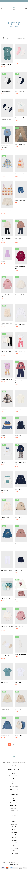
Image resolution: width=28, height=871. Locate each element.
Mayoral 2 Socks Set (19, 61)
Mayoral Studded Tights (20, 654)
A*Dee (14, 819)
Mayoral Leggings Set (20, 351)
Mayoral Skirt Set (19, 626)
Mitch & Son (14, 840)
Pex (14, 845)
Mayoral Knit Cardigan (20, 324)
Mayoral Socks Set (5, 655)
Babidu (14, 821)
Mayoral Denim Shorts (20, 200)
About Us (14, 784)
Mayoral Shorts (18, 570)
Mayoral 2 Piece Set (6, 64)
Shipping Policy (14, 789)
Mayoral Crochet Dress (20, 174)
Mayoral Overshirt (5, 409)
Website (15, 863)
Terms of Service (14, 792)
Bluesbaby (14, 824)
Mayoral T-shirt (5, 682)
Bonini (14, 827)
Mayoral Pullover (5, 490)
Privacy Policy (14, 786)
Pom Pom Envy (14, 848)
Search (14, 781)
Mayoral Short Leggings (7, 570)
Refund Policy (14, 808)
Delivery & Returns (14, 776)
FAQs (14, 778)
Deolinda (14, 829)
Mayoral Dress (4, 261)
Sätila (14, 850)
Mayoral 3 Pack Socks (6, 119)
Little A (14, 834)
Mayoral (14, 837)
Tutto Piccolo (14, 853)
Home (11, 26)
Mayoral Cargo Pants (20, 144)
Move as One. (22, 863)
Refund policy (14, 794)
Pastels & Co (14, 842)
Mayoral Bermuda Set (20, 117)
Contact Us (14, 773)
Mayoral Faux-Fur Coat (20, 294)
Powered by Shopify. (14, 864)
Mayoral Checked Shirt (6, 174)
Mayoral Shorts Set (5, 598)
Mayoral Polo (18, 409)
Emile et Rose (14, 832)
